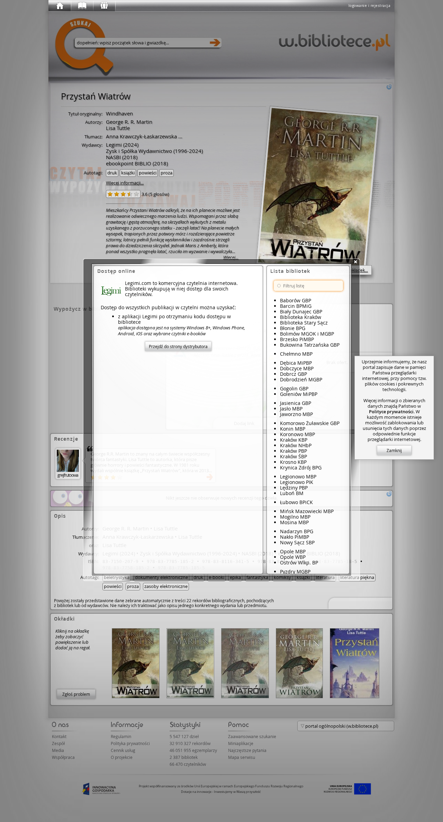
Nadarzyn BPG (296, 531)
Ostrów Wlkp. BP (299, 562)
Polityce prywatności (391, 411)
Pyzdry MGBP (295, 571)
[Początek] (59, 6)
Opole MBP (293, 551)
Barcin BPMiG (295, 306)
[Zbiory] (82, 6)
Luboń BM (292, 493)
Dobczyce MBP (297, 368)
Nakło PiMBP (294, 537)
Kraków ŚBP (293, 456)
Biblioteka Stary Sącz (304, 322)
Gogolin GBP (294, 388)
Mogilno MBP (295, 516)
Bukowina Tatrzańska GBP (310, 344)
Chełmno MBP (296, 354)
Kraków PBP (293, 451)
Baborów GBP (295, 300)
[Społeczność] (104, 6)
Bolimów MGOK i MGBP (307, 333)
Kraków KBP (293, 439)
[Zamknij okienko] (355, 261)
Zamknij (394, 450)
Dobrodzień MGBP (301, 379)
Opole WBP (293, 557)
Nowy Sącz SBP (297, 542)
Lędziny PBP (294, 487)
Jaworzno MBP (296, 414)
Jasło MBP (291, 408)
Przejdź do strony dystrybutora (178, 346)
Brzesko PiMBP (297, 339)
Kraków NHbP (295, 445)
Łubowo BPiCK (296, 502)
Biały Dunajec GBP (301, 311)
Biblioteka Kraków (300, 317)
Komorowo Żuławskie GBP (310, 423)
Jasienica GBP (295, 403)
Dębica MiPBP (296, 363)
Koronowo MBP (297, 434)
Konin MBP (292, 428)
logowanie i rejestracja (370, 5)
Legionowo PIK (296, 482)
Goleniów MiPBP (298, 394)
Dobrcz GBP (293, 374)
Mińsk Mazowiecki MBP (307, 511)
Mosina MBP (294, 522)
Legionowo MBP (298, 476)
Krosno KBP (293, 462)
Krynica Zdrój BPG (301, 467)
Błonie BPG (292, 328)
